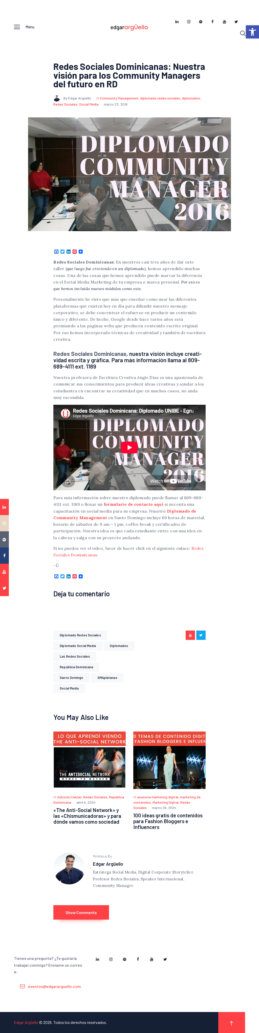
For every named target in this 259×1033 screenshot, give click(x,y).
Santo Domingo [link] (71, 678)
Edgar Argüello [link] (108, 864)
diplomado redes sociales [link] (160, 98)
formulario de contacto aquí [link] (133, 504)
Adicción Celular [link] (69, 797)
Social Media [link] (89, 104)
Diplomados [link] (119, 646)
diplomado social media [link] (78, 646)
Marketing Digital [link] (166, 802)
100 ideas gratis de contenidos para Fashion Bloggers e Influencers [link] (168, 821)
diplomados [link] (191, 98)
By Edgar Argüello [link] (77, 98)
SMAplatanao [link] (107, 678)
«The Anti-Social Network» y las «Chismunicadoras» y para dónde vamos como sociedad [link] (87, 816)
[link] (252, 31)
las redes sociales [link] (75, 656)
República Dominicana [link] (76, 667)
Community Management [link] (119, 98)
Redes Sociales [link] (65, 104)
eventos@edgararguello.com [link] (54, 986)
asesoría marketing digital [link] (157, 797)
